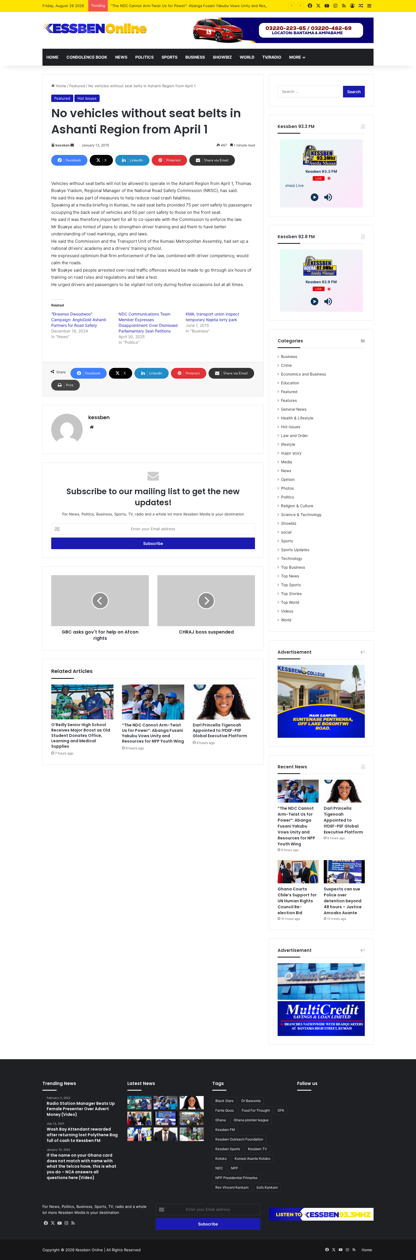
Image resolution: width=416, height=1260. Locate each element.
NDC (219, 1168)
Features (289, 400)
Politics (144, 57)
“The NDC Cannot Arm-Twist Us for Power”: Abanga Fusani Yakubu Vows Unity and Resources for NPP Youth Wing (212, 5)
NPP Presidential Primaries (236, 1178)
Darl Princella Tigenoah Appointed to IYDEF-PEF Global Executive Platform (220, 730)
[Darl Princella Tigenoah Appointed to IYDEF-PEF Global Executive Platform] (224, 702)
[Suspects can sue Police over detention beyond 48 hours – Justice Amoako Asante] (344, 871)
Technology (291, 558)
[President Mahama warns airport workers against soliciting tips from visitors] (192, 1118)
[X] (52, 1223)
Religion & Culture (297, 506)
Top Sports (291, 585)
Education (290, 383)
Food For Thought (256, 1110)
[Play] (314, 197)
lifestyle (288, 444)
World (247, 57)
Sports (169, 57)
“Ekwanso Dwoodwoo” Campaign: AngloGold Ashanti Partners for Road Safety (78, 320)
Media (286, 462)
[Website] (91, 427)
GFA (281, 1110)
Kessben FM (225, 1129)
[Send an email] (72, 145)
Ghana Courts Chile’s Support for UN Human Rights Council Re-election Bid (297, 901)
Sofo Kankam (267, 1187)
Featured (77, 86)
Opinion (288, 479)
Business (195, 57)
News (121, 57)
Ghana (220, 1120)
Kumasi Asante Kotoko (252, 1158)
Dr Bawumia (251, 1101)
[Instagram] (66, 1223)
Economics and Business (303, 374)
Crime (286, 365)
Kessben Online (89, 1250)
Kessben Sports (227, 1149)
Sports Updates (295, 549)
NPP (234, 1168)
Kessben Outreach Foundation (239, 1139)
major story (291, 453)
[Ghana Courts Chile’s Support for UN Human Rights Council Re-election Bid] (298, 871)
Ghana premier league (251, 1120)
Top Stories (291, 593)
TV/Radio (271, 57)
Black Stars (224, 1101)
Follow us (307, 1083)
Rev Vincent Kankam (231, 1187)
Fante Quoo (224, 1110)
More (295, 57)
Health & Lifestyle (297, 418)
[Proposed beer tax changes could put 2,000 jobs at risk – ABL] (192, 1134)
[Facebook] (45, 1223)
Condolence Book (87, 57)
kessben (62, 145)
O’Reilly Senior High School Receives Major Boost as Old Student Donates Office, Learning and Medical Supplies (80, 735)
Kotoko (221, 1158)
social (286, 532)
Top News (290, 576)
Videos (287, 611)
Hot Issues (87, 98)
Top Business (293, 567)
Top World (290, 602)
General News (293, 409)
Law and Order (294, 435)
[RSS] (73, 1223)
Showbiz (222, 57)
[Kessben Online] (94, 28)
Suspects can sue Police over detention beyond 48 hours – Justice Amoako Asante (343, 901)
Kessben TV (257, 1149)
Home (52, 57)
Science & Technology (301, 514)
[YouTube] (59, 1223)
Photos (287, 488)
